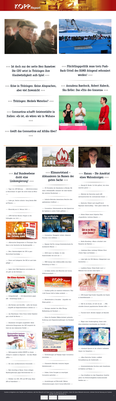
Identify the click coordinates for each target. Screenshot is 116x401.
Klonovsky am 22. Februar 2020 (19, 209)
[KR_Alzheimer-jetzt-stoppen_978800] (94, 221)
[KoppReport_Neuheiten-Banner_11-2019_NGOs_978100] (58, 215)
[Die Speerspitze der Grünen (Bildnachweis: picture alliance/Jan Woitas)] (85, 96)
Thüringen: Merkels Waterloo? (33, 101)
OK (44, 397)
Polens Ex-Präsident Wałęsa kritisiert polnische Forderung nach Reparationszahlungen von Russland (58, 319)
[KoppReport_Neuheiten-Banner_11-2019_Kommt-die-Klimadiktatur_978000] (22, 276)
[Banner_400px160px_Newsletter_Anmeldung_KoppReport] (58, 277)
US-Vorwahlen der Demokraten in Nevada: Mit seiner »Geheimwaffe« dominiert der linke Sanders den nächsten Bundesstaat (57, 190)
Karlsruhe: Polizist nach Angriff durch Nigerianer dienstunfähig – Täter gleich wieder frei (93, 205)
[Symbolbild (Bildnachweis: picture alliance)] (22, 147)
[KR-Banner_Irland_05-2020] (58, 326)
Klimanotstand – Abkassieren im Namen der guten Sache (58, 176)
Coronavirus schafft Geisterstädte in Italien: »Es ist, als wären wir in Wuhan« (31, 116)
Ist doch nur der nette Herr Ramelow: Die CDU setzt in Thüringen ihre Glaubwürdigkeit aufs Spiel (33, 71)
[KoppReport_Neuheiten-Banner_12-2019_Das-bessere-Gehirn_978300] (94, 328)
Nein (53, 397)
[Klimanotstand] (58, 147)
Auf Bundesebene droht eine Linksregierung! (22, 177)
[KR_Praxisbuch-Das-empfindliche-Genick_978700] (94, 274)
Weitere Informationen (67, 397)
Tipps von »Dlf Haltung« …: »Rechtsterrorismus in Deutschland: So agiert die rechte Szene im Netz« (22, 191)
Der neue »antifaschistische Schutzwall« (21, 364)
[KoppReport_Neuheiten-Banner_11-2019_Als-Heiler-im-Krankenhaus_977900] (22, 332)
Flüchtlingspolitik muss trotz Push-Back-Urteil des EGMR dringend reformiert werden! (85, 71)
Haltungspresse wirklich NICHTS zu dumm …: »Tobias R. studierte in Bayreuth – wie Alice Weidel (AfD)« (21, 354)
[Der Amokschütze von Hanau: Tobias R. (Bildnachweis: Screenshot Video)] (94, 147)
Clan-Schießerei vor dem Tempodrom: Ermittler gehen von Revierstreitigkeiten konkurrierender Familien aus (93, 377)
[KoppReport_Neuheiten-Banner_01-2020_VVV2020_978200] (22, 222)
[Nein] (114, 395)
